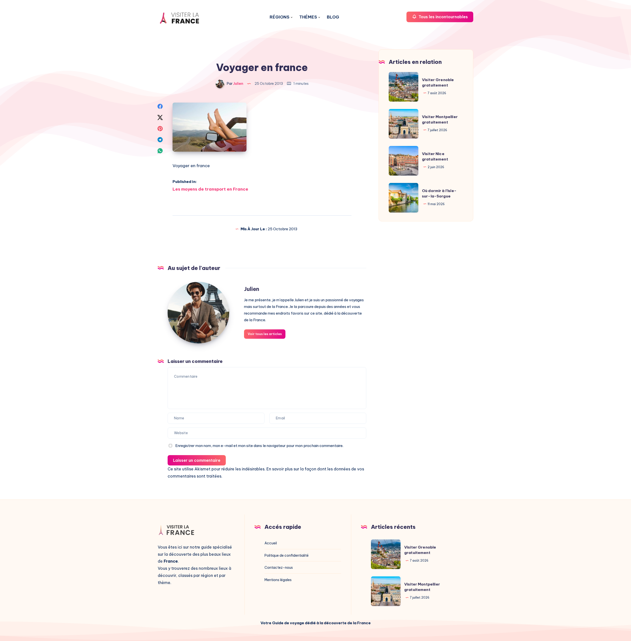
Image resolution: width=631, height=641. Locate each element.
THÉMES (308, 17)
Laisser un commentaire (196, 460)
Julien (251, 288)
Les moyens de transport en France (210, 189)
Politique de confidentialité (286, 555)
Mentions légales (278, 580)
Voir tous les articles (265, 334)
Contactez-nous (278, 567)
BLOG (333, 17)
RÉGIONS (279, 17)
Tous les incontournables (443, 16)
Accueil (270, 543)
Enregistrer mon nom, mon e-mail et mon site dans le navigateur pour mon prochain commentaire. (259, 445)
